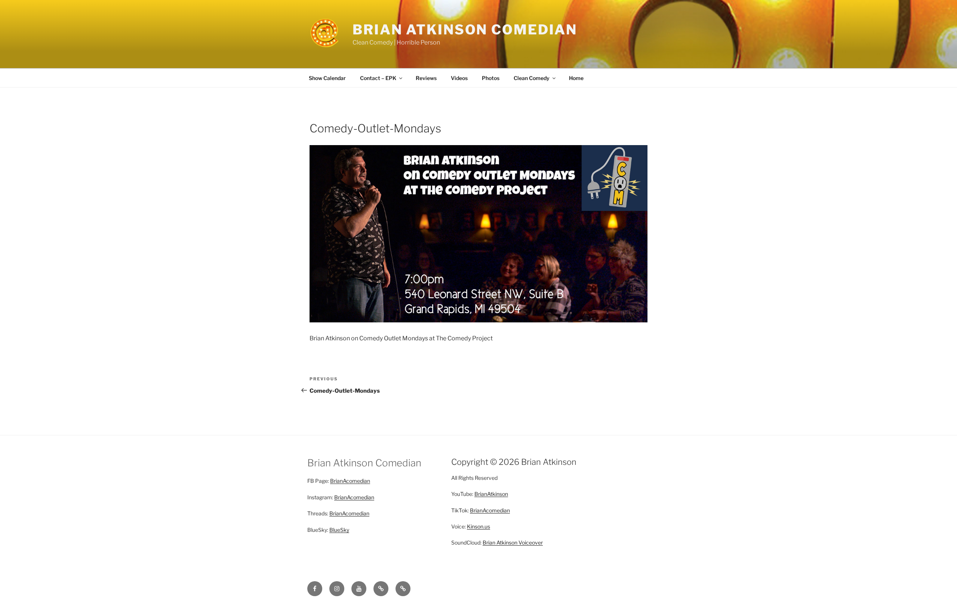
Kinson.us (478, 526)
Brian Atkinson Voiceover (513, 542)
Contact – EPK (378, 78)
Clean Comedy (532, 78)
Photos (490, 78)
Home (576, 78)
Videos (459, 78)
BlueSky (339, 530)
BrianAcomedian (350, 481)
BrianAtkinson (491, 494)
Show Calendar (327, 78)
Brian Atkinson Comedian (465, 29)
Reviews (426, 78)
